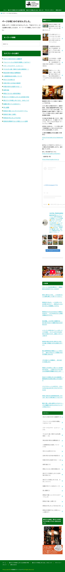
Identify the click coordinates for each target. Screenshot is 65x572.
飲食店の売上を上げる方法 (12, 118)
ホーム (5, 10)
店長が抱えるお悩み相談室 (12, 83)
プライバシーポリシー (49, 10)
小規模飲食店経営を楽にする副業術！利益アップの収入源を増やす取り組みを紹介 (54, 50)
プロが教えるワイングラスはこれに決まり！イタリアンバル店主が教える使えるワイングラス (54, 38)
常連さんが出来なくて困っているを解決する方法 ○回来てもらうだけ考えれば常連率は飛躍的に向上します (53, 369)
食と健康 (6, 107)
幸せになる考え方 (9, 80)
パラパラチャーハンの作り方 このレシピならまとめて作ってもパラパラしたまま (52, 388)
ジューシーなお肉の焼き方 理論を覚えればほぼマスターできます (52, 288)
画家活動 (6, 90)
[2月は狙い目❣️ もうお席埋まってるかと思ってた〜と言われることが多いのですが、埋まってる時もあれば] (60, 242)
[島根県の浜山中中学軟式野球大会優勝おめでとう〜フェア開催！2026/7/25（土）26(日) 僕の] (50, 237)
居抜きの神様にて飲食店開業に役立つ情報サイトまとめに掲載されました (51, 27)
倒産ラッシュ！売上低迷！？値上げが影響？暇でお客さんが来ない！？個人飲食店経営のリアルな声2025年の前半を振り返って (52, 75)
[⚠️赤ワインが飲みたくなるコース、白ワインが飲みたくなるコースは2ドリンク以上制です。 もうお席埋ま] (55, 237)
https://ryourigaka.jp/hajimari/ (51, 153)
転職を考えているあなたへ (12, 104)
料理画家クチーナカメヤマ (17, 569)
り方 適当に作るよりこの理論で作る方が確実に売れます (52, 352)
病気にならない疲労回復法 (12, 94)
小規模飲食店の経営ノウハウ (12, 76)
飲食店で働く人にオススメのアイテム (15, 111)
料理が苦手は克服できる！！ (12, 87)
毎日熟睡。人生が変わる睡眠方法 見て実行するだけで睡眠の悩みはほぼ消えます (52, 322)
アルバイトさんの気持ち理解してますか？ (17, 62)
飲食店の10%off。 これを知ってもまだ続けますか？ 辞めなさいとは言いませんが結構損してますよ (52, 304)
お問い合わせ (58, 10)
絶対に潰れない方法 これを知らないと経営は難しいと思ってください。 (52, 295)
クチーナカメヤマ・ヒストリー (13, 66)
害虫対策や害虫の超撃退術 (12, 73)
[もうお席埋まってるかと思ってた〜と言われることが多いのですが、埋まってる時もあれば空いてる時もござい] (44, 237)
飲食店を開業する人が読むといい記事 (15, 121)
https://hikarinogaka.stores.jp (50, 159)
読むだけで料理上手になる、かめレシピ (34, 10)
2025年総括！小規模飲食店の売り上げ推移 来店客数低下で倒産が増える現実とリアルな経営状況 (52, 62)
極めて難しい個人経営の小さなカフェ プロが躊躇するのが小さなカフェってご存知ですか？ (53, 405)
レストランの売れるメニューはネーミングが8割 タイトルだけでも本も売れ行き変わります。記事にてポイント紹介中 (52, 333)
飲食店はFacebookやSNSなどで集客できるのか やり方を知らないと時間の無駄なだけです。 (52, 313)
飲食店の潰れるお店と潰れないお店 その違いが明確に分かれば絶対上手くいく (52, 343)
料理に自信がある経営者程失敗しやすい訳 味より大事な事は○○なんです (52, 396)
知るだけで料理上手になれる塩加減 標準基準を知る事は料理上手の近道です (53, 378)
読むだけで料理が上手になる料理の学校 (16, 10)
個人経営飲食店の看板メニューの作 (51, 351)
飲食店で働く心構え (9, 114)
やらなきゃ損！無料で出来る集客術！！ (16, 69)
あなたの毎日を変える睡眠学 (12, 59)
